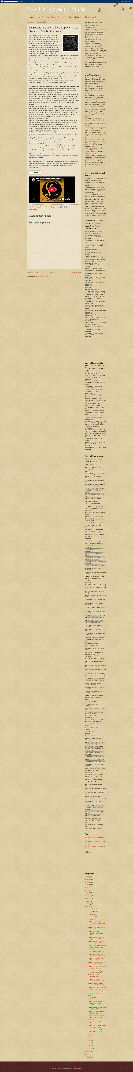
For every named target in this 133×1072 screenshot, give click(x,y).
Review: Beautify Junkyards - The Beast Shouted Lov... (96, 975)
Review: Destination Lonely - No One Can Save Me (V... (97, 963)
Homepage (54, 272)
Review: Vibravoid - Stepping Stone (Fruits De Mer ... (96, 971)
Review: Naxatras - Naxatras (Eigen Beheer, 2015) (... (96, 938)
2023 (88, 885)
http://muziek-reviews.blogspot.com (95, 841)
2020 (88, 893)
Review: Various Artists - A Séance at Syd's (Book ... (96, 992)
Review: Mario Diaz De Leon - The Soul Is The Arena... (96, 1030)
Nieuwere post (32, 272)
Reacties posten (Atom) (41, 276)
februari (91, 1045)
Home (31, 17)
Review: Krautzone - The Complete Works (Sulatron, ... (97, 950)
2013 (88, 1054)
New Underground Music (56, 9)
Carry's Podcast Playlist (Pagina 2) (82, 17)
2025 (88, 879)
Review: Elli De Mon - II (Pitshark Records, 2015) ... (96, 980)
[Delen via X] (63, 207)
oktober (91, 914)
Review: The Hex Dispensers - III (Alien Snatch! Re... (96, 1012)
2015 (88, 906)
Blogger (78, 1068)
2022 (88, 887)
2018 (88, 898)
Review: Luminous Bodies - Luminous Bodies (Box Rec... (97, 984)
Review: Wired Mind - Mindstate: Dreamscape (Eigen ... (95, 933)
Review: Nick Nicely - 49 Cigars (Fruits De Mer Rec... (97, 988)
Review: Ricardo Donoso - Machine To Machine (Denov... (95, 1003)
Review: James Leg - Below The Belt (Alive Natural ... (97, 1008)
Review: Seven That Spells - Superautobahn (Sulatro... (96, 942)
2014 (88, 1051)
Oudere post (76, 272)
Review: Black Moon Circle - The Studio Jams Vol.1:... (96, 959)
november (91, 911)
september (92, 917)
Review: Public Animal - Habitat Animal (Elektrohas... (97, 1026)
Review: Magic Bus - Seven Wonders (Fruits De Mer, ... (96, 1016)
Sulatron (35, 209)
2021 (88, 890)
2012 (88, 1057)
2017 (88, 901)
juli (89, 1035)
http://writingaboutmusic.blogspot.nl (95, 846)
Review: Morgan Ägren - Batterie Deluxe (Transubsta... (95, 997)
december (91, 909)
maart (90, 1043)
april (90, 1040)
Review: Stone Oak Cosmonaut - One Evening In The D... (97, 946)
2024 (88, 882)
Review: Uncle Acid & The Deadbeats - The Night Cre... (97, 954)
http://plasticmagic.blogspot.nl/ (93, 844)
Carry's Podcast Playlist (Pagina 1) (51, 17)
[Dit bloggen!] (61, 207)
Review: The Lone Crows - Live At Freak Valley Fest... (97, 967)
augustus (91, 919)
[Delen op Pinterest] (66, 207)
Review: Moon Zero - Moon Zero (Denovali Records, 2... (97, 928)
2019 (88, 895)
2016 (88, 904)
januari (91, 1048)
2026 (88, 877)
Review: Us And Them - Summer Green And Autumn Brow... (96, 923)
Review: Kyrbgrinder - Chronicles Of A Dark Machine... (94, 1021)
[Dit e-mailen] (59, 207)
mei (90, 1037)
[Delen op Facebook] (65, 207)
